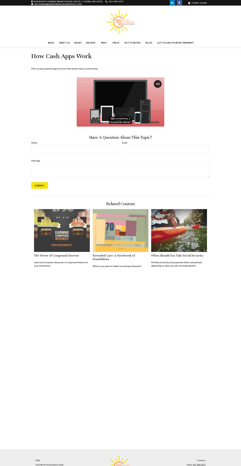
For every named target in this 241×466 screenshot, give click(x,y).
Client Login (199, 3)
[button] (51, 42)
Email (124, 142)
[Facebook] (179, 3)
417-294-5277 (116, 1)
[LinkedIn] (172, 3)
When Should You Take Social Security (177, 255)
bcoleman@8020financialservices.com (58, 4)
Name (34, 142)
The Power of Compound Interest (56, 255)
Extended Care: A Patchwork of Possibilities (114, 257)
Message (35, 160)
